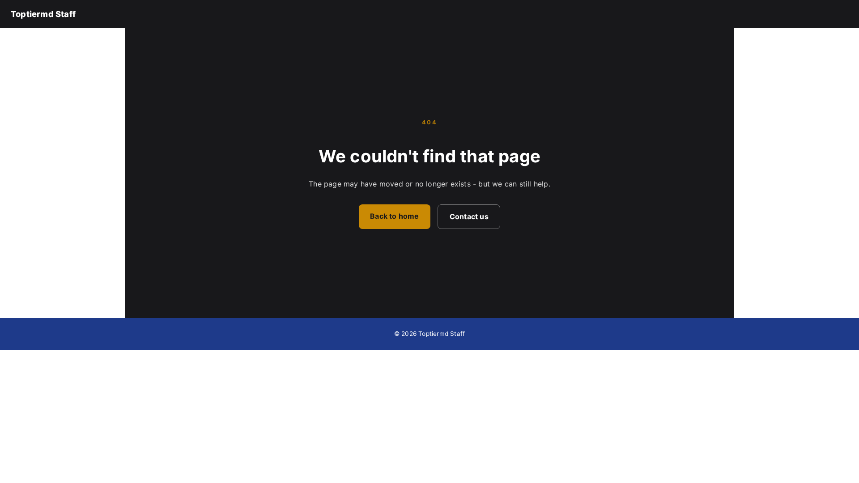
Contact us (469, 216)
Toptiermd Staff (43, 14)
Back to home (394, 216)
